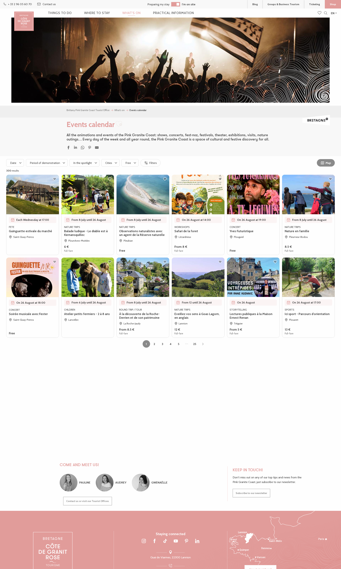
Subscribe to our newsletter (251, 493)
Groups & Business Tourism (283, 4)
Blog (255, 4)
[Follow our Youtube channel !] (175, 541)
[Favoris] (320, 13)
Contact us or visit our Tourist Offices (87, 501)
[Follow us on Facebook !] (154, 541)
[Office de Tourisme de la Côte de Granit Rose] (24, 18)
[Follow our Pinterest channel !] (186, 541)
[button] (325, 13)
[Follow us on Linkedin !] (197, 541)
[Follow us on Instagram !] (144, 541)
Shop (333, 4)
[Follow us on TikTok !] (165, 541)
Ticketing (314, 4)
